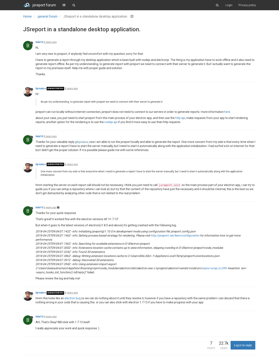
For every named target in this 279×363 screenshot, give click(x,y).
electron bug (73, 298)
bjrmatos (41, 88)
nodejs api (110, 122)
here (227, 111)
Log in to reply (243, 345)
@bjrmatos (81, 141)
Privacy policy (247, 5)
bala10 (39, 42)
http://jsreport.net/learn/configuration (175, 235)
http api (180, 118)
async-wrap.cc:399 (214, 268)
